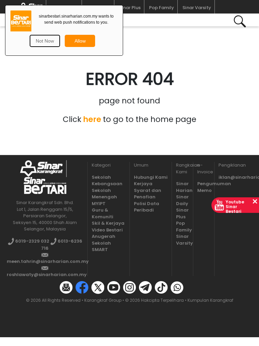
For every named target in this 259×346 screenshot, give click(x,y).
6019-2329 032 (31, 241)
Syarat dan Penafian (147, 193)
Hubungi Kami (151, 177)
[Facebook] (82, 287)
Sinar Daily (182, 200)
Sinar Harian (184, 187)
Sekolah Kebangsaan (107, 180)
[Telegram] (145, 287)
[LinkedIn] (192, 287)
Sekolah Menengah (104, 193)
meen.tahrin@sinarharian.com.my (48, 261)
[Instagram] (129, 287)
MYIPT (99, 203)
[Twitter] (97, 287)
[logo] (41, 168)
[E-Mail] (66, 287)
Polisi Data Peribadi (146, 207)
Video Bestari (107, 230)
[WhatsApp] (177, 287)
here (92, 119)
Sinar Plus (130, 7)
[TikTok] (161, 287)
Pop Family (161, 7)
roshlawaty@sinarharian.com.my (47, 274)
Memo (204, 190)
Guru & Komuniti (102, 213)
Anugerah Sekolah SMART (103, 243)
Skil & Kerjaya (108, 223)
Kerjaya (143, 183)
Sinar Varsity (196, 7)
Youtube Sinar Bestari (235, 206)
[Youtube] (113, 287)
